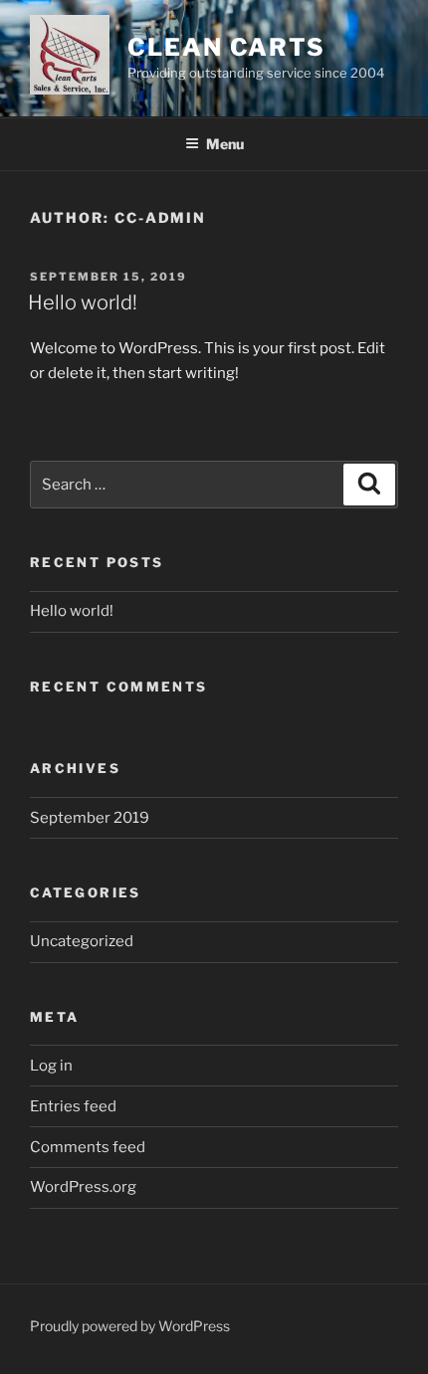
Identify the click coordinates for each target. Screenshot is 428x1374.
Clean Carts (226, 47)
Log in (51, 1066)
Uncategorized (81, 941)
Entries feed (73, 1106)
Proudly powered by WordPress (130, 1325)
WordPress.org (83, 1187)
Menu (225, 143)
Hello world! (82, 302)
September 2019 (89, 818)
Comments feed (87, 1147)
